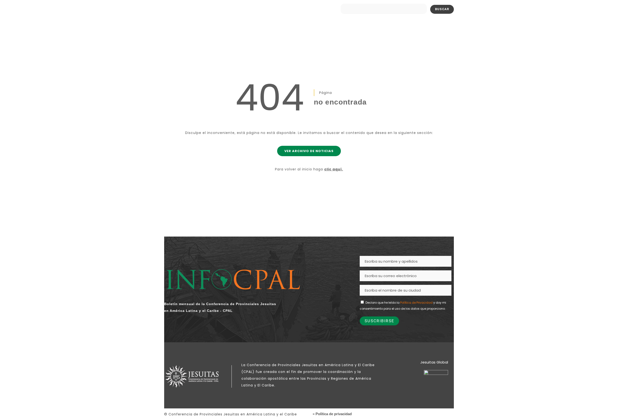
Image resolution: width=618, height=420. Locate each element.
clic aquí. (333, 169)
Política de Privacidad (416, 303)
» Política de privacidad (332, 414)
